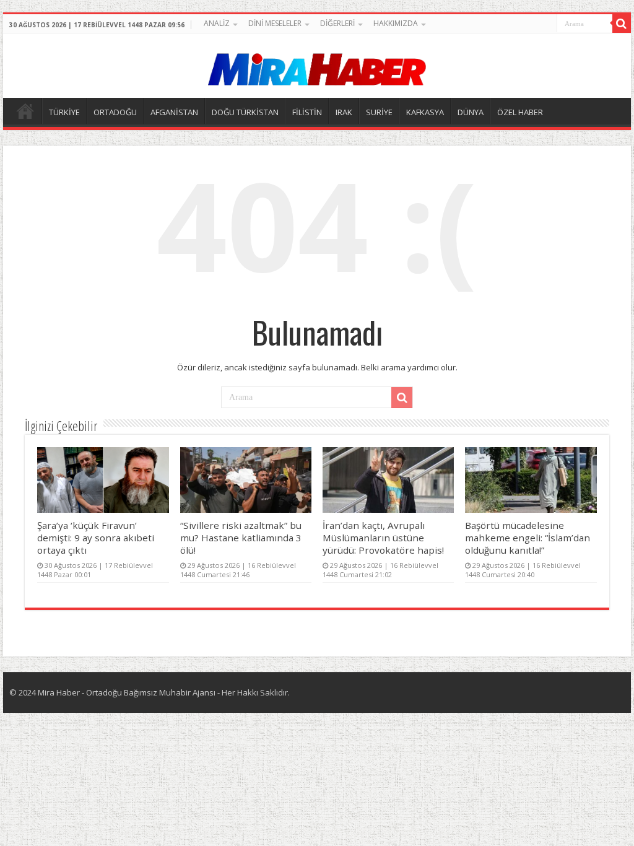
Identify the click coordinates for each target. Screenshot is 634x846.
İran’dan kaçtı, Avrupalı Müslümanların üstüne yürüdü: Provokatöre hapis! (383, 537)
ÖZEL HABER (520, 112)
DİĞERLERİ (337, 23)
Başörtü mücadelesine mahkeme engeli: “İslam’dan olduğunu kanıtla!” (527, 537)
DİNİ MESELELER (275, 23)
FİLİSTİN (307, 112)
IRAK (344, 112)
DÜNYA (471, 112)
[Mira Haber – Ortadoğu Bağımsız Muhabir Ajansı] (317, 65)
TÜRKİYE (64, 112)
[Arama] (621, 23)
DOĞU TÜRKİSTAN (245, 112)
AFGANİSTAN (174, 112)
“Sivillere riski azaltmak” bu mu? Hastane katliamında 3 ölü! (241, 537)
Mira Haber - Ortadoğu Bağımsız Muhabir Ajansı (126, 692)
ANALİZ (217, 23)
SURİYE (379, 112)
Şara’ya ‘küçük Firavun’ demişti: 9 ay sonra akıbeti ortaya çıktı (95, 537)
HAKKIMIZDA (395, 23)
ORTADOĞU (115, 112)
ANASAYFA (25, 111)
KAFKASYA (425, 112)
